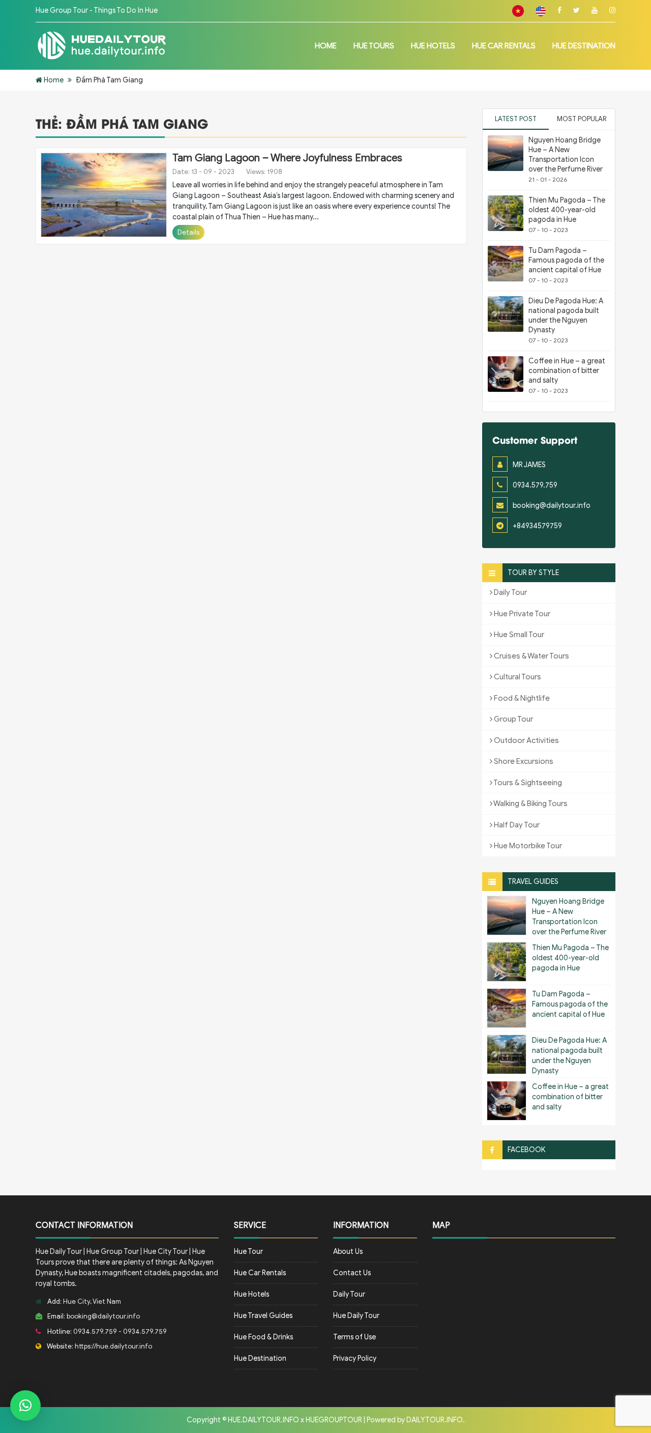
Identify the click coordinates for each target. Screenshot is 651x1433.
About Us (348, 1251)
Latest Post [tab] (516, 118)
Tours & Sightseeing (527, 782)
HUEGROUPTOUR (334, 1420)
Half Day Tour (516, 824)
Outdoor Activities (525, 740)
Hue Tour (248, 1251)
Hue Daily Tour (356, 1315)
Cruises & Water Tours (530, 656)
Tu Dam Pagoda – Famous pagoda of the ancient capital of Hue (566, 260)
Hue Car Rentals (504, 45)
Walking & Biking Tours (530, 803)
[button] (25, 1405)
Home (326, 45)
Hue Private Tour (521, 613)
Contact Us (352, 1273)
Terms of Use (354, 1337)
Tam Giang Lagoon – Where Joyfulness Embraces (287, 158)
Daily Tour (509, 592)
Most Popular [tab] (582, 118)
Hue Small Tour (518, 634)
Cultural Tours (516, 676)
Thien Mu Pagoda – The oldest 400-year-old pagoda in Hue (566, 210)
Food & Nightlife (521, 698)
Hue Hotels (433, 45)
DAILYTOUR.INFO (434, 1420)
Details (188, 232)
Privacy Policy (354, 1358)
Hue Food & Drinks (263, 1337)
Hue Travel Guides (263, 1315)
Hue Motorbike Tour (527, 845)
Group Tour (512, 719)
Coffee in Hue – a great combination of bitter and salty (566, 371)
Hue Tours (373, 45)
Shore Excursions (522, 761)
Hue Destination (583, 45)
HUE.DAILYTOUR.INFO (263, 1420)
